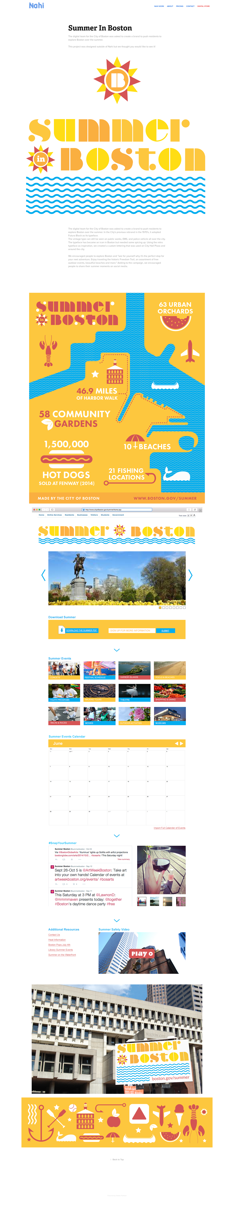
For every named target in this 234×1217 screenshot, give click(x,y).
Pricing (179, 6)
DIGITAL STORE (203, 6)
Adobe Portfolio (121, 1195)
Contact (190, 6)
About (170, 6)
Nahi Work (159, 6)
